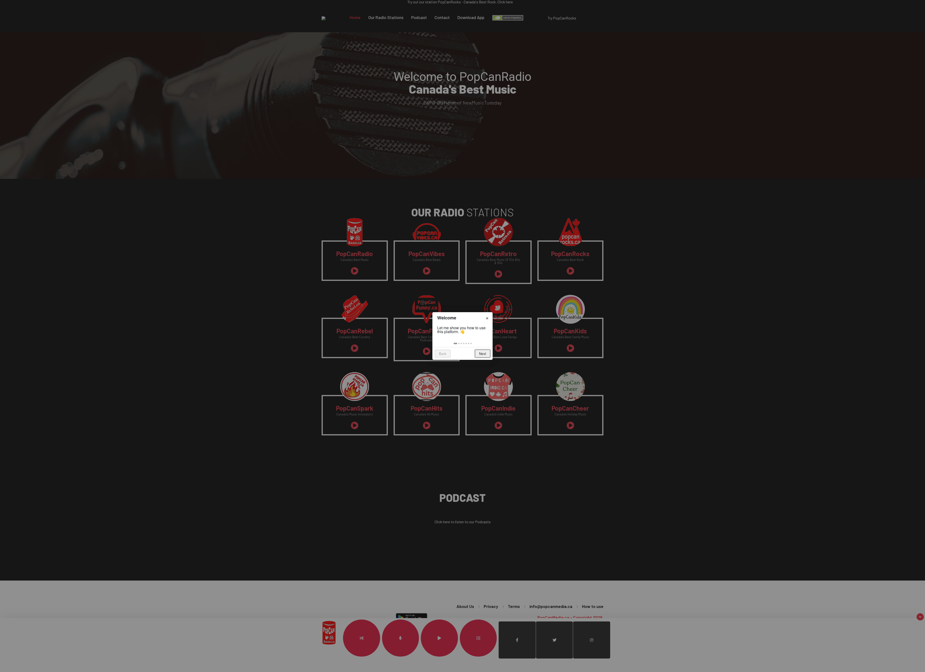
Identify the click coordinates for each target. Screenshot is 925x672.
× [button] (487, 317)
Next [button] (482, 353)
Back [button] (442, 353)
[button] (455, 343)
